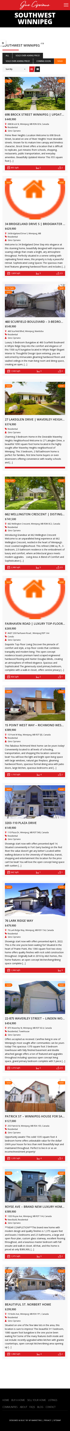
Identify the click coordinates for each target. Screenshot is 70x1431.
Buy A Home (18, 1400)
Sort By (9, 69)
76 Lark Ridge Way (19, 921)
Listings (52, 1400)
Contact (51, 1407)
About (23, 1407)
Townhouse (24, 1031)
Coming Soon (43, 61)
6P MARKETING (35, 1420)
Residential (13, 127)
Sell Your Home (36, 1400)
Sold (60, 61)
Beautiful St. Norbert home (28, 1304)
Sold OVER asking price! (28, 55)
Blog (40, 1407)
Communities (10, 1407)
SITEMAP (57, 1420)
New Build (12, 1219)
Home (5, 1400)
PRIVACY (47, 1420)
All (7, 55)
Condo (11, 636)
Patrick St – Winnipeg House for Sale (35, 1116)
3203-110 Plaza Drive (21, 823)
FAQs (32, 1407)
